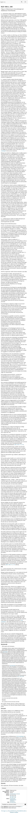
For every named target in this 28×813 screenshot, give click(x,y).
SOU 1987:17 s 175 (10, 564)
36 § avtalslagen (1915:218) (15, 793)
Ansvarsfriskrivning (12, 811)
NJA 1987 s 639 (21, 676)
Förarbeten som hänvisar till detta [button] (9, 804)
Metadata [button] (4, 788)
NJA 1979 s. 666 (13, 795)
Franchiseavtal (12, 798)
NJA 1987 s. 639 (13, 797)
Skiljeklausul (12, 801)
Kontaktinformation (22, 811)
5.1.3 (21, 806)
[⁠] (21, 2)
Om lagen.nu (4, 811)
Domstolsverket (13, 802)
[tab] (14, 788)
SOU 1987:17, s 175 (19, 444)
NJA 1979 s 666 (23, 668)
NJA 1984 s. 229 (13, 796)
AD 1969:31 (12, 386)
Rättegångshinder (13, 799)
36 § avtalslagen (5, 651)
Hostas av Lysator (14, 812)
